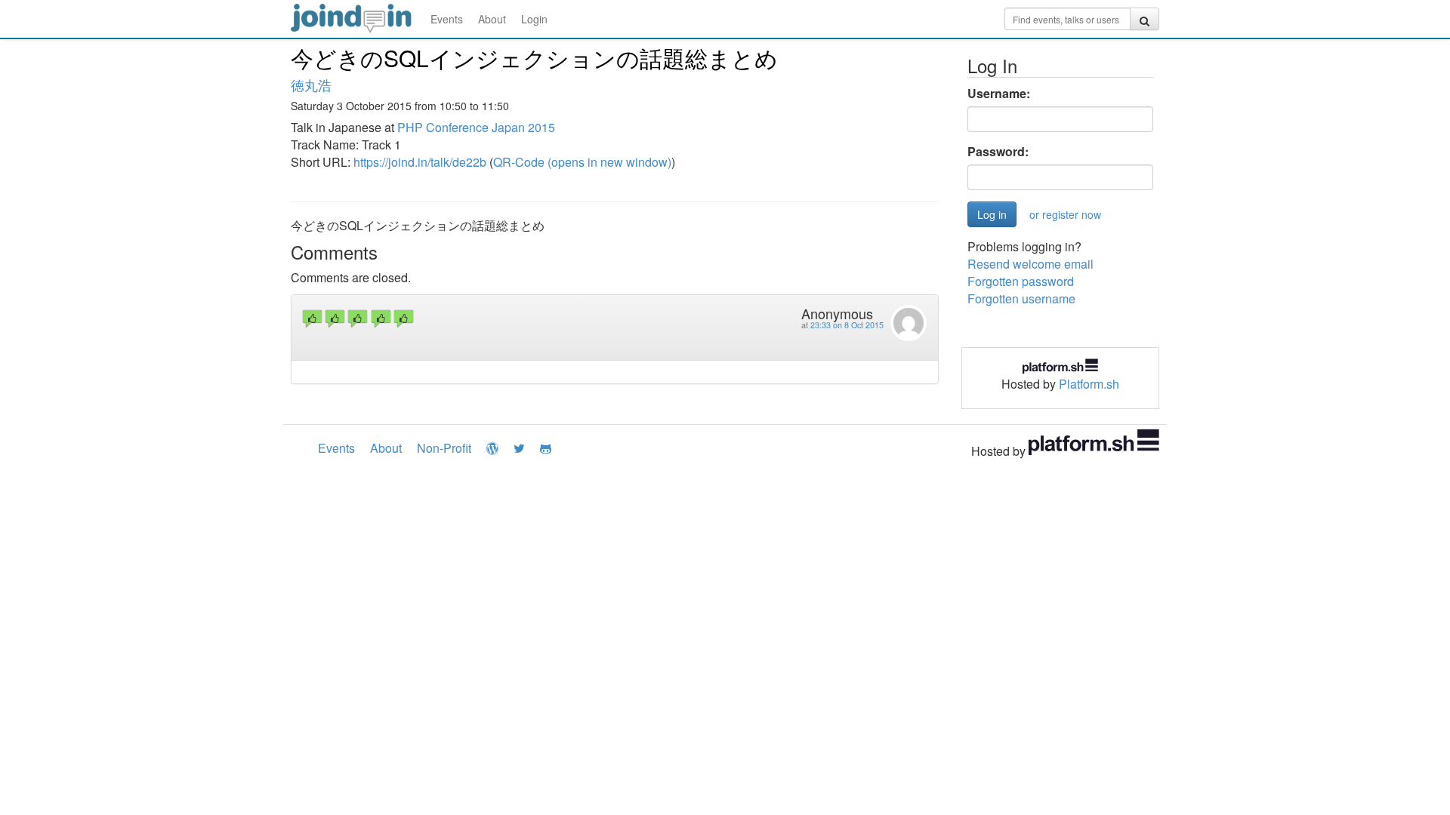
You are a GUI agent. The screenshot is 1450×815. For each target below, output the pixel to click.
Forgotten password (1020, 281)
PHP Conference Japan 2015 (476, 127)
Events (446, 18)
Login (534, 18)
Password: (998, 151)
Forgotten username (1021, 298)
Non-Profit (444, 448)
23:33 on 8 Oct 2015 (847, 325)
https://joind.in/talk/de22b (419, 162)
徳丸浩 (311, 84)
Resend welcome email (1030, 263)
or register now (1065, 214)
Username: (998, 93)
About (492, 18)
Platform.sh (1089, 383)
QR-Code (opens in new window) (582, 162)
